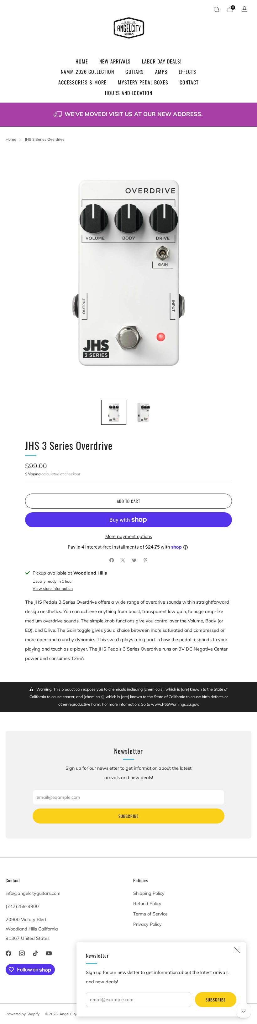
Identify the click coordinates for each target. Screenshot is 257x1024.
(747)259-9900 (22, 906)
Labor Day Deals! (161, 61)
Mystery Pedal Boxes (143, 82)
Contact (189, 82)
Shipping (32, 474)
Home (82, 61)
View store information (53, 588)
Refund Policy (147, 903)
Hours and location (128, 93)
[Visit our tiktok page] (35, 953)
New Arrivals (115, 61)
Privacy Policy (147, 924)
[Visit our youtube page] (49, 953)
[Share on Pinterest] (145, 560)
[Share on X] (122, 560)
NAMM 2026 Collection (87, 71)
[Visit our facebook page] (8, 953)
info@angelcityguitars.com (33, 893)
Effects (187, 71)
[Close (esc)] (237, 950)
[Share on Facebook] (111, 560)
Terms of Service (150, 914)
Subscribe (216, 999)
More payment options (128, 536)
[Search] (216, 9)
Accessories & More (82, 82)
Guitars (134, 71)
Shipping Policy (149, 893)
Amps (161, 71)
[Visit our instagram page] (22, 953)
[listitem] (128, 115)
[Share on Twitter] (134, 560)
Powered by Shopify (22, 1013)
